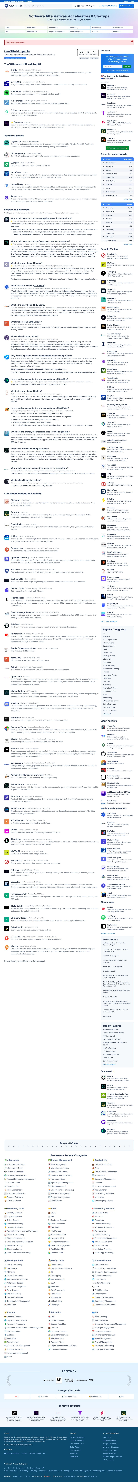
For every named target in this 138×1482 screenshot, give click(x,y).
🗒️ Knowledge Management (104, 1186)
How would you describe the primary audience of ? (39, 379)
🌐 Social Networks (100, 1265)
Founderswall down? (111, 1029)
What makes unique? (26, 322)
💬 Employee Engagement (103, 1328)
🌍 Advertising (98, 1220)
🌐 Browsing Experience (102, 1201)
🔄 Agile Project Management (60, 1183)
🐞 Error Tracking (11, 1290)
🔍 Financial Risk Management (17, 1346)
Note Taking (107, 698)
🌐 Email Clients (99, 1279)
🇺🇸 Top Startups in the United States (115, 76)
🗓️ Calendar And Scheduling (60, 1175)
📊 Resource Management (59, 1193)
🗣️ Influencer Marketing (102, 1242)
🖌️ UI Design (53, 1305)
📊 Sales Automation (57, 1234)
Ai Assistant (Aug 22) (110, 997)
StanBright (109, 166)
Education (117, 32)
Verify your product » (109, 621)
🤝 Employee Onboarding (103, 1346)
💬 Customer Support (57, 1220)
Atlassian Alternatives (111, 1447)
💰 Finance (9, 1312)
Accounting (96, 27)
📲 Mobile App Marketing (102, 1253)
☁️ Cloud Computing (13, 1265)
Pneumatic (109, 208)
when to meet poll (91, 1476)
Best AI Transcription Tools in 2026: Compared (115, 961)
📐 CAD (51, 1283)
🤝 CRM (52, 1208)
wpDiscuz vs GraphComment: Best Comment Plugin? (114, 944)
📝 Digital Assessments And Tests (62, 1346)
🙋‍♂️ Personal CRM (55, 1253)
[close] (132, 41)
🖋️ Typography (54, 1297)
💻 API (121, 1397)
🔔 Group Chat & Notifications (104, 1172)
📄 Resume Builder (100, 1320)
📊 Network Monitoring (14, 1234)
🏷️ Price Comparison (13, 1190)
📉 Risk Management (57, 1186)
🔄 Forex (8, 1357)
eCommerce (118, 27)
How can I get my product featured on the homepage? (24, 961)
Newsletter (74, 1457)
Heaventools (110, 211)
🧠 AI (17, 1397)
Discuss (32, 1453)
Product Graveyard (110, 1450)
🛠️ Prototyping (54, 1276)
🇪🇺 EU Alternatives (108, 78)
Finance (95, 32)
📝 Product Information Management (19, 1179)
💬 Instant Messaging (101, 1283)
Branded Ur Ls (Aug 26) (111, 956)
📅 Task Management (57, 1164)
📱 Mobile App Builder (13, 1297)
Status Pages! (75, 1447)
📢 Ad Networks (99, 1231)
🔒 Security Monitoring (14, 1227)
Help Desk (31, 27)
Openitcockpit (110, 163)
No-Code (11, 1468)
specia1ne (109, 184)
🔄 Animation (53, 1286)
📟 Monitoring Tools (14, 1208)
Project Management (57, 32)
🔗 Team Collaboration (57, 1172)
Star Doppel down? (110, 1061)
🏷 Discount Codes (12, 1183)
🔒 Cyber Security (12, 1220)
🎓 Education (54, 1312)
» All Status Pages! (109, 1064)
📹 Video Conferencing (102, 1276)
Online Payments (109, 704)
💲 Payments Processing (14, 1324)
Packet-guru (110, 177)
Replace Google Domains (112, 1457)
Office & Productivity (111, 701)
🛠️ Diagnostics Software (14, 1238)
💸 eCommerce (11, 1160)
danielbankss (110, 192)
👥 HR (95, 1312)
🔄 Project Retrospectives (59, 1197)
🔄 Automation (98, 1175)
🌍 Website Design (56, 1279)
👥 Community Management (104, 1301)
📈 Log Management (13, 1216)
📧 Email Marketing (100, 1213)
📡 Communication (101, 1260)
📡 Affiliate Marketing (101, 1234)
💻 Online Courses (56, 1320)
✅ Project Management (60, 1160)
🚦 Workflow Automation (58, 1168)
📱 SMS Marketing (100, 1290)
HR (7, 32)
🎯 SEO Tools (97, 1216)
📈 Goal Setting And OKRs (103, 1193)
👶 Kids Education (56, 1338)
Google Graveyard (109, 1453)
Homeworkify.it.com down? (113, 1033)
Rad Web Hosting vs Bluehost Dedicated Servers (116, 991)
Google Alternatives (110, 1444)
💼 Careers (53, 1328)
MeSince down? (109, 1036)
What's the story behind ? (27, 263)
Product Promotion (11, 1453)
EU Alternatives (108, 1460)
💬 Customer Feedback (14, 1172)
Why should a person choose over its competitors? (41, 218)
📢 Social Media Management (104, 1238)
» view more (128, 199)
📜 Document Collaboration (103, 1305)
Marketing (74, 27)
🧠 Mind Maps (98, 1197)
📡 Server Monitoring (13, 1245)
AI (104, 633)
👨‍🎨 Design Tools (56, 1260)
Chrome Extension (77, 1444)
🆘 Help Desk (54, 1227)
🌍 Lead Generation (56, 1224)
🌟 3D (50, 1272)
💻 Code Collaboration (13, 1276)
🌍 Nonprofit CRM (56, 1238)
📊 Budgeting (10, 1338)
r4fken (108, 188)
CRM (7, 27)
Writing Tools (32, 32)
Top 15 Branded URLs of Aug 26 (22, 64)
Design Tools (108, 652)
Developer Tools (109, 656)
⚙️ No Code (43, 1397)
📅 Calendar (97, 1183)
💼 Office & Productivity (102, 1164)
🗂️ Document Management (103, 1179)
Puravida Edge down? (111, 1054)
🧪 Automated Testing (13, 1283)
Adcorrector (110, 237)
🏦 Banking (9, 1335)
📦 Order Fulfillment (12, 1201)
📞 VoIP (95, 1286)
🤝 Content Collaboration (102, 1297)
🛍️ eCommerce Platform (14, 1164)
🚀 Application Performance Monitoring (20, 1231)
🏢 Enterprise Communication (104, 1272)
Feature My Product (109, 6)
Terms (27, 1476)
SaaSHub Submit (14, 135)
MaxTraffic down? (109, 1048)
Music (105, 694)
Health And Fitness (110, 675)
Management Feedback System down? (115, 1043)
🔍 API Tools (9, 1272)
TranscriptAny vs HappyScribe (113, 966)
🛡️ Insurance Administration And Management (23, 1328)
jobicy (108, 226)
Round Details (84, 58)
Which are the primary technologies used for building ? (40, 432)
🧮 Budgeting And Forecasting (61, 1190)
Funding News (75, 1450)
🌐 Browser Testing (12, 1294)
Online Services (109, 707)
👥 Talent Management (101, 1338)
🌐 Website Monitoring (13, 1224)
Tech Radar (107, 1437)
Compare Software (69, 1143)
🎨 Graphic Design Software (60, 1268)
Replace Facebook (110, 1441)
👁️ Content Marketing (101, 1224)
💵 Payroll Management (102, 1342)
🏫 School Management (58, 1335)
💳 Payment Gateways (13, 1197)
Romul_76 (109, 222)
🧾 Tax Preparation (12, 1331)
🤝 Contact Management (58, 1242)
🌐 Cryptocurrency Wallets (15, 1320)
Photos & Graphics (110, 710)
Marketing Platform (110, 688)
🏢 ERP (51, 1216)
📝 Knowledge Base (56, 1179)
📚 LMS (51, 1317)
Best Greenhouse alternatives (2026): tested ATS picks (115, 1011)
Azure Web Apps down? (112, 1039)
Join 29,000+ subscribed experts (117, 70)
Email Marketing (109, 665)
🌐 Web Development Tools (16, 1279)
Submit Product (126, 6)
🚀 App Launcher (99, 1190)
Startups (29, 1)
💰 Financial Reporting (13, 1349)
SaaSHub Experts (17, 51)
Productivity (53, 27)
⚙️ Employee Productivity (103, 1349)
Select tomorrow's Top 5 (15, 58)
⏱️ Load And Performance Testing (18, 1242)
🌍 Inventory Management (15, 1175)
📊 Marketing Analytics (101, 1249)
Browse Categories (77, 1437)
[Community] (78, 6)
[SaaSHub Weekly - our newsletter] (75, 6)
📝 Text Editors (10, 1268)
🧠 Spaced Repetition (57, 1324)
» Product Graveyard (108, 933)
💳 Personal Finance (12, 1317)
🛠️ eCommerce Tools (13, 1168)
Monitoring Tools (76, 32)
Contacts (24, 1453)
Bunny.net (47, 1476)
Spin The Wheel (69, 1476)
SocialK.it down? (109, 1051)
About (39, 1453)
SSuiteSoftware (111, 181)
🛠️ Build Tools (10, 1305)
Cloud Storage (108, 643)
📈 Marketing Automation (103, 1227)
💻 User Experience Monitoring (17, 1253)
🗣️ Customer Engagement (59, 1245)
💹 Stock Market (11, 1342)
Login (132, 1)
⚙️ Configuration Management (17, 1301)
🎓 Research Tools (56, 1342)
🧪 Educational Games (57, 1349)
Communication (109, 646)
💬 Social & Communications (104, 1268)
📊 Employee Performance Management (109, 1324)
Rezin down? (108, 1058)
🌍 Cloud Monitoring (13, 1249)
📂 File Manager (55, 1231)
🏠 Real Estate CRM (56, 1249)
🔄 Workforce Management (103, 1335)
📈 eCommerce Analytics (15, 1193)
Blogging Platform (110, 640)
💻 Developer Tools (13, 1260)
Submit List (74, 1453)
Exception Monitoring (111, 669)
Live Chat (106, 681)
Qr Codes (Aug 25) (109, 971)
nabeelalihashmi (111, 174)
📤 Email (95, 1168)
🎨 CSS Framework (56, 1290)
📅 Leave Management (101, 1331)
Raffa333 (109, 219)
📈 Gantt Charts (55, 1201)
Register (125, 1)
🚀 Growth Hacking (100, 1245)
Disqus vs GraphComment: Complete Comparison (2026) (115, 950)
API (44, 1453)
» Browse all (107, 714)
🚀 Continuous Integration (15, 1286)
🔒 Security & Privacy (13, 1213)
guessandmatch (111, 195)
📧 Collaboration (99, 1294)
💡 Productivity (99, 1160)
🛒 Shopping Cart (11, 1186)
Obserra (108, 170)
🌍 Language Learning (57, 1331)
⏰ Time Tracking (99, 1317)
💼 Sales (51, 1213)
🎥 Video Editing (55, 1301)
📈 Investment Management (16, 1353)
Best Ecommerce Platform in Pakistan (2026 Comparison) (115, 976)
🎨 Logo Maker (54, 1294)
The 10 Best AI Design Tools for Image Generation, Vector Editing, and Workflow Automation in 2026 (116, 984)
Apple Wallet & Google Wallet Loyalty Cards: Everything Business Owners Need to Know (117, 1003)
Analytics (106, 636)
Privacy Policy (18, 1476)
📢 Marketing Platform (103, 1208)
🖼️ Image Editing (55, 1265)
